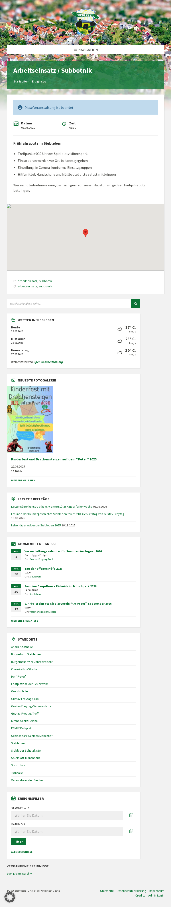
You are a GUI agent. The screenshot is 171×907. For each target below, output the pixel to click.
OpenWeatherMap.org (48, 362)
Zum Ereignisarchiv (19, 874)
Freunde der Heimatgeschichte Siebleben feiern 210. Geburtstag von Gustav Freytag (67, 514)
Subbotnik (46, 281)
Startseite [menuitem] (107, 891)
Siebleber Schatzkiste (26, 750)
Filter (18, 842)
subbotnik (45, 286)
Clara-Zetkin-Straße (24, 669)
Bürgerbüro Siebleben (26, 654)
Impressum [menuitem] (156, 891)
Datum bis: (18, 824)
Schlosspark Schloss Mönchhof (32, 736)
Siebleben (35, 576)
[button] (10, 897)
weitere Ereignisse (24, 620)
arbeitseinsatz (27, 286)
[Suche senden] (135, 303)
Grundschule (19, 691)
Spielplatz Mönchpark (25, 758)
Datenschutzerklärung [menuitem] (131, 891)
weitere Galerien (23, 480)
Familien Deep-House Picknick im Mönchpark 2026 (60, 586)
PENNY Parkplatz (22, 728)
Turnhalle (17, 773)
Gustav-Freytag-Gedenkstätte (31, 706)
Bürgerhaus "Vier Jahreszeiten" (32, 662)
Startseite (20, 81)
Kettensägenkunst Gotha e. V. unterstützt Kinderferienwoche (51, 507)
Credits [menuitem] (140, 895)
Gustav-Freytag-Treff (41, 559)
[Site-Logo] (85, 36)
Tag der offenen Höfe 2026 (43, 569)
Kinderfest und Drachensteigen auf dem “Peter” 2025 (54, 459)
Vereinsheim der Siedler (42, 611)
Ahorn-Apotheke (22, 647)
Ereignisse (39, 81)
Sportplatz (18, 765)
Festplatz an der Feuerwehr (29, 684)
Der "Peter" (18, 676)
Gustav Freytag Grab (25, 699)
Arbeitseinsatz (27, 281)
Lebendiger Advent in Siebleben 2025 (36, 525)
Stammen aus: (20, 808)
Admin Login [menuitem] (156, 895)
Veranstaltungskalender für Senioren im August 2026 (63, 551)
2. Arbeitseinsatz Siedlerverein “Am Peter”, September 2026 (68, 604)
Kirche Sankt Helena (24, 721)
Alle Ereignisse (22, 851)
